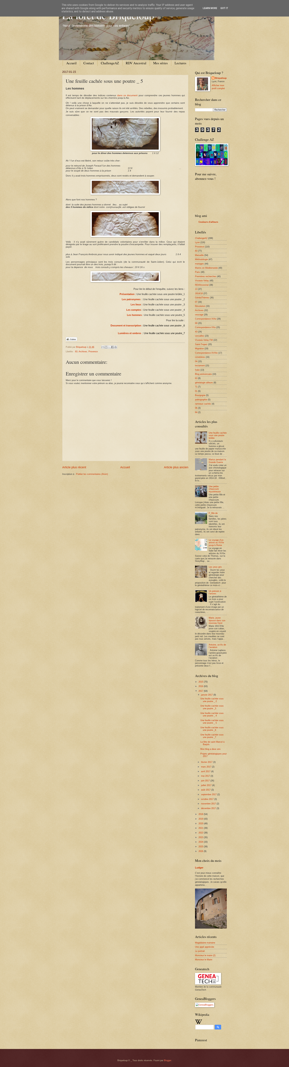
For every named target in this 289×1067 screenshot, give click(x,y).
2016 (201, 686)
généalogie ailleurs (204, 382)
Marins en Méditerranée (206, 268)
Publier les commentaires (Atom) (92, 474)
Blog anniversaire (203, 374)
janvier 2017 (207, 695)
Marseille (199, 255)
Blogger (167, 1060)
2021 (201, 828)
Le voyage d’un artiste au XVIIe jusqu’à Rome (216, 542)
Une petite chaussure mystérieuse (215, 489)
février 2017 (207, 762)
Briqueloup (221, 78)
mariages (199, 263)
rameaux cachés (203, 404)
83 (76, 351)
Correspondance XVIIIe (206, 353)
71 (196, 386)
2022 (201, 832)
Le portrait (200, 951)
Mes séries (160, 63)
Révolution (200, 306)
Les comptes (133, 310)
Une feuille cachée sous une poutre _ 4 (212, 714)
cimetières (200, 357)
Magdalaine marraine (205, 942)
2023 (201, 837)
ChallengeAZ (110, 63)
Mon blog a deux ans (210, 749)
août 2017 (206, 790)
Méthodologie (201, 259)
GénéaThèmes (202, 297)
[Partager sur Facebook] (112, 347)
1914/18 (199, 293)
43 (196, 331)
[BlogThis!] (106, 347)
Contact (88, 63)
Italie (197, 370)
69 (196, 323)
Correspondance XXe (205, 327)
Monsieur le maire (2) (205, 955)
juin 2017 (205, 780)
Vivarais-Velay (202, 280)
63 (196, 378)
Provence (93, 351)
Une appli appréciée (204, 947)
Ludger (199, 867)
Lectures (180, 63)
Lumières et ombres (129, 333)
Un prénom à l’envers (215, 592)
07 (196, 302)
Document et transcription (126, 325)
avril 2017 (206, 771)
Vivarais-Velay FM (204, 340)
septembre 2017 (209, 794)
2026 (201, 851)
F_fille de (213, 513)
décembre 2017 (209, 808)
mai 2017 (206, 776)
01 (196, 391)
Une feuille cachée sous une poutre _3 (212, 707)
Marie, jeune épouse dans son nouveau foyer (217, 620)
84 (196, 412)
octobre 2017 (207, 799)
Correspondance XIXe (205, 319)
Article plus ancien (176, 467)
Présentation (127, 294)
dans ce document (127, 95)
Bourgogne (200, 395)
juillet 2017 (206, 785)
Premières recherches (205, 276)
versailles (199, 336)
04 (196, 361)
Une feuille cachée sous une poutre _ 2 (212, 699)
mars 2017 (206, 766)
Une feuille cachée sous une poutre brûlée (218, 435)
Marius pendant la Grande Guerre (217, 460)
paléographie (201, 399)
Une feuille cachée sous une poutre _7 (212, 735)
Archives (83, 351)
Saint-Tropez (201, 344)
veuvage (199, 314)
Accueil (71, 63)
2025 (201, 846)
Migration (199, 348)
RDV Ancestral (136, 63)
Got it (224, 8)
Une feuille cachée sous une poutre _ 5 (212, 721)
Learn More (210, 8)
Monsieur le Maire (203, 959)
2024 (201, 842)
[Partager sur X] (109, 347)
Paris (197, 272)
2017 (201, 691)
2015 (201, 682)
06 (196, 408)
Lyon (197, 242)
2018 (201, 814)
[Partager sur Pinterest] (115, 347)
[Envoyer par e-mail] (103, 347)
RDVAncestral (202, 285)
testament (200, 365)
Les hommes (134, 315)
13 (196, 289)
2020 (201, 823)
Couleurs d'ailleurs (208, 222)
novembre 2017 (209, 803)
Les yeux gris (215, 567)
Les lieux (136, 304)
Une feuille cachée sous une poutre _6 (212, 728)
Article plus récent (74, 467)
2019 (201, 819)
